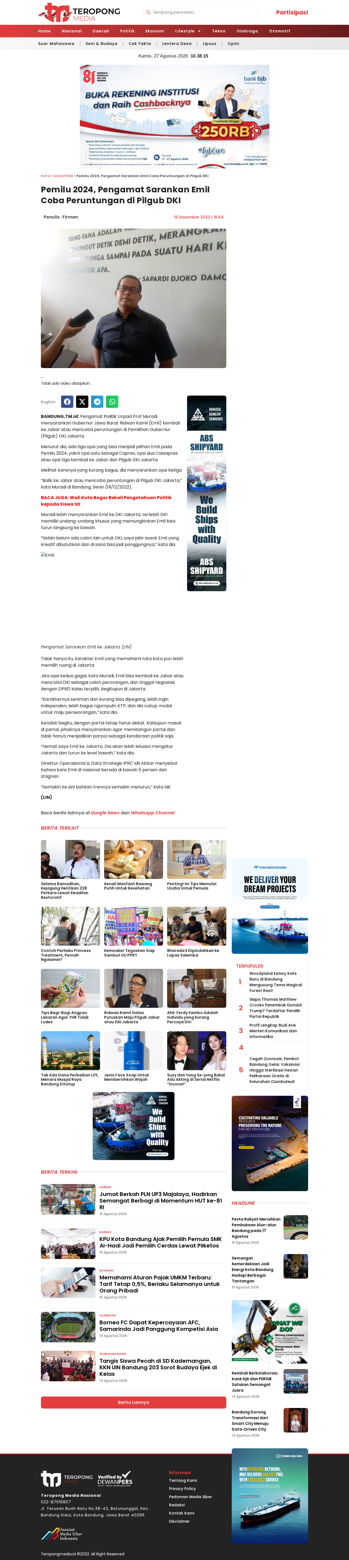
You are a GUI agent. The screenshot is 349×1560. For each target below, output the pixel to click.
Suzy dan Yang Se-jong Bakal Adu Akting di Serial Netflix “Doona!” (196, 1079)
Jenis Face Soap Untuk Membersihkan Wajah (126, 1077)
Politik (127, 31)
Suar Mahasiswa (56, 43)
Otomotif (279, 31)
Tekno (219, 31)
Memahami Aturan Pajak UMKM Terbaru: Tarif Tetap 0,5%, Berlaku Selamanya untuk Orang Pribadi (160, 1284)
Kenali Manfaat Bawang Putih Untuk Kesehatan (128, 886)
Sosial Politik (63, 176)
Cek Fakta (140, 43)
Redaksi (177, 1505)
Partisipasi (292, 12)
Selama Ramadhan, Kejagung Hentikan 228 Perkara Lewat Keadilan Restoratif (64, 890)
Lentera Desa (177, 43)
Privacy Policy (182, 1488)
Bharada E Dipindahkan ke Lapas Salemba (193, 953)
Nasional (72, 31)
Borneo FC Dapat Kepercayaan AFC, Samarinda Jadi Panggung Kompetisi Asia (159, 1326)
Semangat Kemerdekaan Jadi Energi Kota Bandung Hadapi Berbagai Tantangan (252, 1269)
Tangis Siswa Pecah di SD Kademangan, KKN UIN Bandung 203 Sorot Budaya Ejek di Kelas (158, 1367)
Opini (233, 43)
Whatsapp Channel (152, 813)
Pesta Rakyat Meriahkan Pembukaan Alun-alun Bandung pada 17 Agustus (256, 1227)
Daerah (101, 31)
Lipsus (209, 43)
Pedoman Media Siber (190, 1497)
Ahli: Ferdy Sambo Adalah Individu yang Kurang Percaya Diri (192, 1017)
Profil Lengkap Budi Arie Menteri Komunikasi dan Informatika (273, 1030)
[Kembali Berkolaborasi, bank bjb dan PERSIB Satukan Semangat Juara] (296, 1381)
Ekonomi (155, 31)
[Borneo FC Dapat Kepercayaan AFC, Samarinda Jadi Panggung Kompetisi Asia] (68, 1327)
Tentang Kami (183, 1480)
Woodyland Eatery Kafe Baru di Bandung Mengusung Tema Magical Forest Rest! (275, 982)
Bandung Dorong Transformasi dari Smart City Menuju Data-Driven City (250, 1420)
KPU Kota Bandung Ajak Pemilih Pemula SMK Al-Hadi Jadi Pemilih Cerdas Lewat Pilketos (161, 1242)
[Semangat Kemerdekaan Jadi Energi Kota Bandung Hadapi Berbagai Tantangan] (296, 1266)
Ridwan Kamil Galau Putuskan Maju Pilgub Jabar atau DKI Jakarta (132, 1017)
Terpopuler (249, 966)
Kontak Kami (181, 1513)
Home (44, 31)
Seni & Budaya (102, 43)
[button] (67, 402)
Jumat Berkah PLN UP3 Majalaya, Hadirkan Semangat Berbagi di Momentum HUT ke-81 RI (161, 1200)
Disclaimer (179, 1521)
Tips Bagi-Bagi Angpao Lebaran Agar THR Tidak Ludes (65, 1017)
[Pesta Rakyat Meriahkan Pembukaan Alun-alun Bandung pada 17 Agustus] (296, 1227)
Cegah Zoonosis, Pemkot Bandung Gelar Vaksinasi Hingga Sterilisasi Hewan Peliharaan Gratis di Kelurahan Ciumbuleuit (274, 1070)
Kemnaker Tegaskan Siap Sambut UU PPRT (129, 953)
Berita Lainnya (133, 1402)
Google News (105, 813)
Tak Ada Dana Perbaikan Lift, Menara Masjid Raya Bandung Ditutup (70, 1079)
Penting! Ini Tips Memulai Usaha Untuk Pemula (191, 886)
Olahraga (247, 31)
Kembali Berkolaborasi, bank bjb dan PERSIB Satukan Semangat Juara (255, 1381)
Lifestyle (185, 31)
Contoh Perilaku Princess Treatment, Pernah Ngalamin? (66, 955)
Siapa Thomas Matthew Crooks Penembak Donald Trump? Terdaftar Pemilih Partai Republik (275, 1008)
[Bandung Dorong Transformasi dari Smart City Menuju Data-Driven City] (296, 1420)
